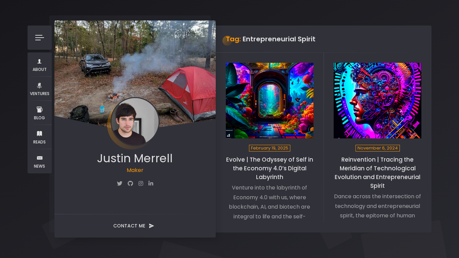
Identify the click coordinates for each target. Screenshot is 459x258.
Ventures (39, 93)
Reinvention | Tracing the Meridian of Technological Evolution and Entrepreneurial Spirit (377, 173)
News (39, 166)
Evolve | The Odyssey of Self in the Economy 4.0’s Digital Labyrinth (269, 168)
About (40, 69)
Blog (39, 118)
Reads (39, 142)
